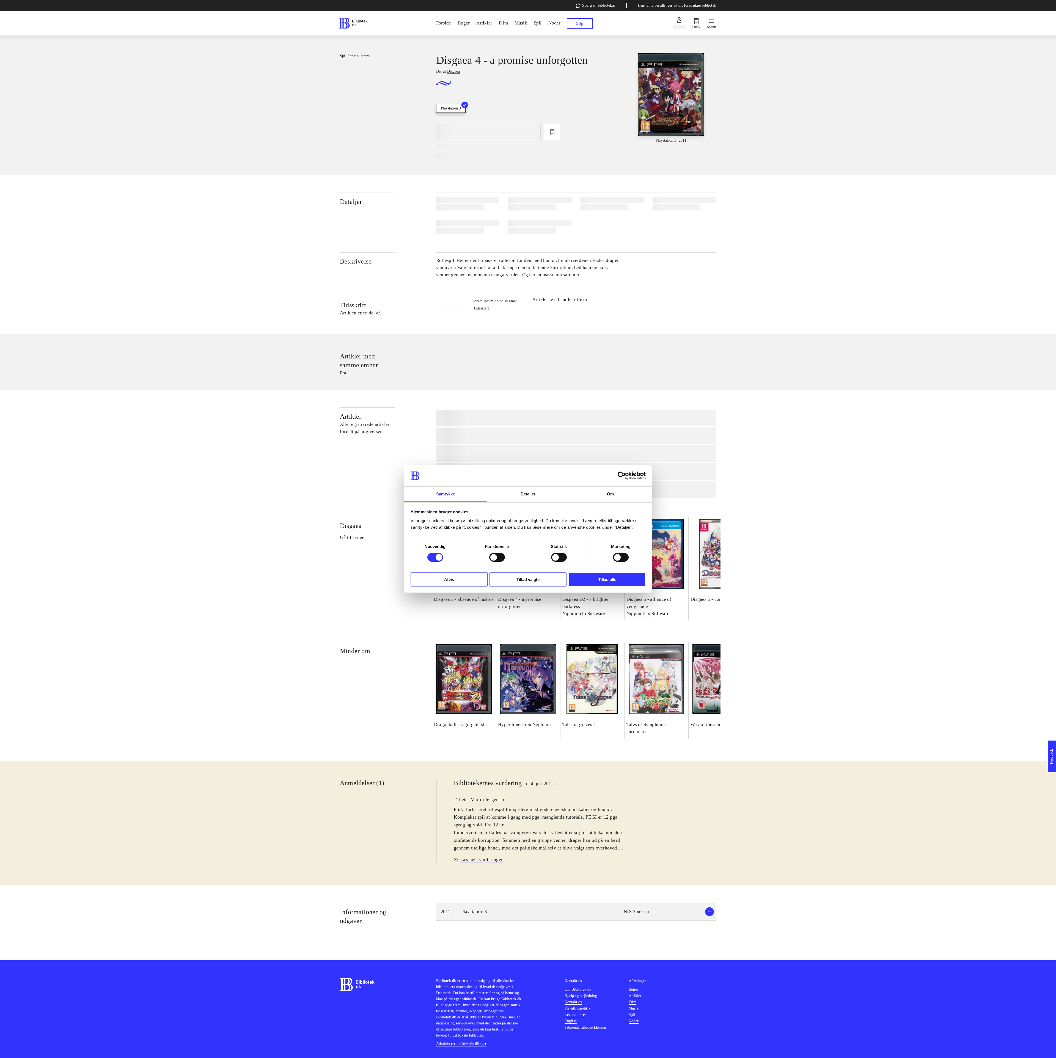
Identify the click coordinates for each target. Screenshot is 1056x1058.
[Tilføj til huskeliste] (552, 132)
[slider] (671, 98)
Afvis (449, 579)
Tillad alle (607, 579)
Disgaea (351, 525)
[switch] (497, 557)
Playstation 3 (451, 108)
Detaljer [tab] (528, 494)
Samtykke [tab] (445, 494)
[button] (576, 912)
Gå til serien (352, 537)
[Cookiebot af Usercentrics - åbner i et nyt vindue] (622, 476)
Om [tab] (610, 494)
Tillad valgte (528, 579)
